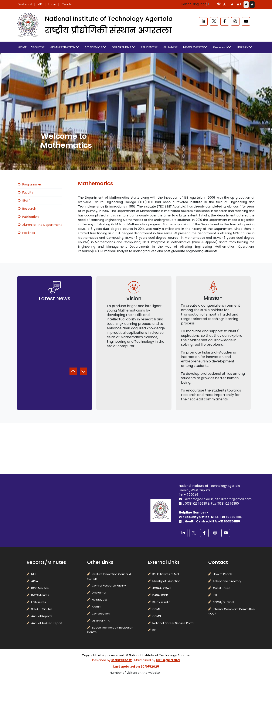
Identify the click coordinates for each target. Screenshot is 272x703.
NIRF (34, 574)
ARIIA (34, 581)
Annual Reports (41, 616)
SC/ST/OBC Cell (224, 602)
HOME (22, 47)
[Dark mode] (252, 4)
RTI (215, 595)
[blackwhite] (214, 21)
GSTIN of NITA (101, 621)
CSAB (167, 588)
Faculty (27, 192)
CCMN (156, 616)
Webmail (25, 4)
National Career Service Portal (173, 623)
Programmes (32, 184)
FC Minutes (38, 602)
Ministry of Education (166, 581)
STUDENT (147, 47)
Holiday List (99, 600)
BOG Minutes (40, 588)
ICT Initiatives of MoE (166, 574)
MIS (40, 4)
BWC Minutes (40, 595)
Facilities (28, 233)
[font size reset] (232, 4)
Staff (26, 200)
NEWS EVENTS (193, 47)
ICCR (164, 595)
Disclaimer (99, 593)
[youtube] (246, 21)
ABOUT (35, 47)
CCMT (156, 609)
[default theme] (246, 4)
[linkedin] (203, 21)
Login (52, 4)
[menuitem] (22, 47)
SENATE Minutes (41, 609)
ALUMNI (168, 47)
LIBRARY (243, 47)
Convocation (101, 614)
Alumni (96, 607)
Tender (67, 4)
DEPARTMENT (121, 47)
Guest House (222, 588)
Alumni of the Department (42, 225)
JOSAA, (157, 588)
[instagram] (235, 21)
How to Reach (222, 574)
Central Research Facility (109, 586)
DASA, (156, 595)
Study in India (161, 602)
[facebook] (224, 21)
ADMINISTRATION (62, 47)
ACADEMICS (94, 47)
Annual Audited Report (46, 623)
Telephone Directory (227, 581)
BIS (154, 630)
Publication (30, 217)
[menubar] (136, 47)
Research (220, 47)
